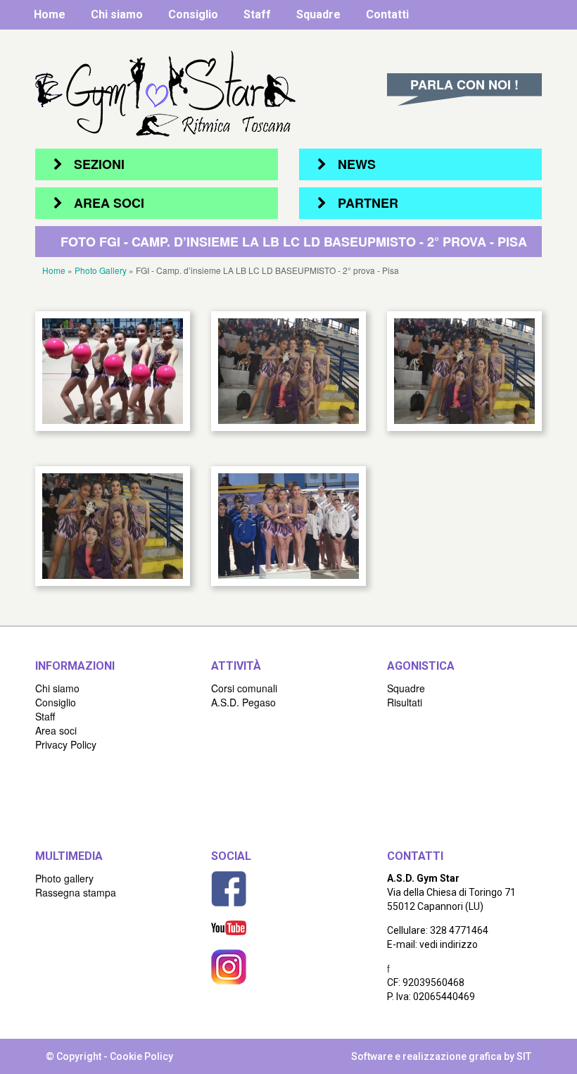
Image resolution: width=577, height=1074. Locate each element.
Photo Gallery (101, 270)
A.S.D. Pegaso (243, 702)
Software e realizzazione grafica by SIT (441, 1056)
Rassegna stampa (75, 892)
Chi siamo (117, 14)
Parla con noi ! (464, 84)
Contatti (387, 14)
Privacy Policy (65, 744)
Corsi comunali (244, 688)
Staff (257, 14)
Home (49, 14)
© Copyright (73, 1056)
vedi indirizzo (448, 944)
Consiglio (193, 14)
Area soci (56, 730)
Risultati (404, 702)
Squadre (318, 14)
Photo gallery (64, 878)
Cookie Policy (141, 1056)
